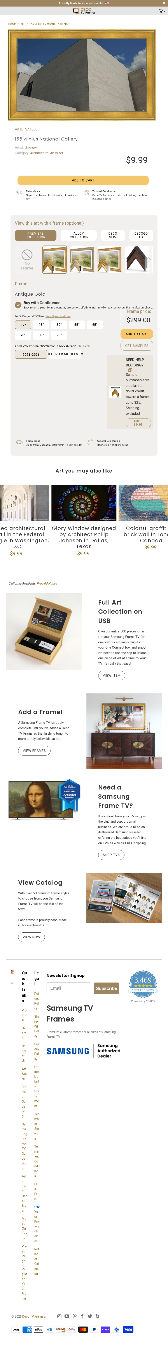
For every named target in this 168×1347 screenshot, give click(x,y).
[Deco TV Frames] (84, 11)
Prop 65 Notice (47, 583)
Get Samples (137, 346)
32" (23, 325)
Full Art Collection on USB (120, 611)
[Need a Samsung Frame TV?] (44, 800)
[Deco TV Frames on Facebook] (82, 1316)
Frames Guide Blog (24, 1101)
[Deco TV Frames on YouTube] (67, 1316)
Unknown (31, 148)
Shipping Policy (36, 1026)
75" (23, 335)
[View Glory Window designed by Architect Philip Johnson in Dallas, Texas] (83, 503)
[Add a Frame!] (124, 731)
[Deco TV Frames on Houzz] (97, 1316)
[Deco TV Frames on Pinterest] (75, 1316)
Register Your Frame (24, 1283)
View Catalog (40, 882)
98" (59, 335)
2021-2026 (31, 355)
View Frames (34, 751)
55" (77, 325)
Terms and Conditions (37, 1161)
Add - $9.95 (138, 422)
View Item (112, 676)
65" (95, 325)
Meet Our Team (24, 1228)
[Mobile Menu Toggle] (23, 11)
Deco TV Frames (33, 1316)
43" (41, 325)
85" (41, 335)
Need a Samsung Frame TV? (115, 796)
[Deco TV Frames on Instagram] (59, 1316)
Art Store (24, 1074)
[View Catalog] (124, 898)
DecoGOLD (141, 235)
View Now (31, 937)
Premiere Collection (36, 235)
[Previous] (19, 260)
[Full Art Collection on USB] (44, 631)
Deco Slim (112, 235)
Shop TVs (111, 855)
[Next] (149, 260)
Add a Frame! (40, 712)
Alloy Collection (79, 235)
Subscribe (106, 988)
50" (59, 325)
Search (24, 1033)
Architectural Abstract (46, 153)
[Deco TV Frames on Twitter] (90, 1316)
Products (24, 1015)
